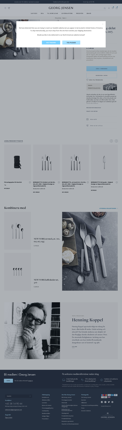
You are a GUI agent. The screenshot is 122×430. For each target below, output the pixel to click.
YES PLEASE (71, 43)
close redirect (103, 24)
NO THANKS (51, 43)
